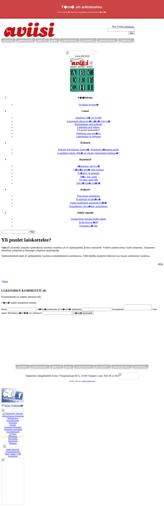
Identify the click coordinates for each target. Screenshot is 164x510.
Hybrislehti (12, 456)
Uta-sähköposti (12, 432)
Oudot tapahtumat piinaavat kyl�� (88, 202)
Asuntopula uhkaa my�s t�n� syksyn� (88, 121)
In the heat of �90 (88, 222)
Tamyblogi (12, 436)
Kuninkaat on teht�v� (88, 199)
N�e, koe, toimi (88, 176)
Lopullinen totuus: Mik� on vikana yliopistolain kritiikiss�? (88, 153)
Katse (13, 454)
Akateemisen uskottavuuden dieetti (88, 219)
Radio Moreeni (12, 449)
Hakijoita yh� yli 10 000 (88, 117)
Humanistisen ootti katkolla (88, 124)
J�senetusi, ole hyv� (88, 166)
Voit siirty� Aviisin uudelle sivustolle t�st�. (82, 12)
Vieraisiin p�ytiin (88, 225)
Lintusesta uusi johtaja (88, 127)
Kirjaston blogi (13, 421)
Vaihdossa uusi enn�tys (88, 133)
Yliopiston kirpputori (12, 427)
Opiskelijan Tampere (13, 442)
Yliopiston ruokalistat (13, 429)
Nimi (3, 309)
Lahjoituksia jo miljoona (88, 136)
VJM (19, 454)
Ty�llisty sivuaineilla (88, 173)
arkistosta (129, 26)
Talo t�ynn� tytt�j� (88, 183)
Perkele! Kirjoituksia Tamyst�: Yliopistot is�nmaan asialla (88, 149)
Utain (7, 454)
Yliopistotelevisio (12, 452)
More (5, 281)
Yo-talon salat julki (88, 179)
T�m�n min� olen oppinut (88, 169)
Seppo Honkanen (88, 381)
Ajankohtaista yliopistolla (13, 416)
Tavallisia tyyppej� (88, 104)
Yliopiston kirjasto (12, 424)
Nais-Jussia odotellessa (88, 196)
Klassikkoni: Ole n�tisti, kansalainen (88, 206)
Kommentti (118, 309)
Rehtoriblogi (13, 418)
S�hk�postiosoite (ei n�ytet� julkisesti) (59, 309)
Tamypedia (13, 439)
